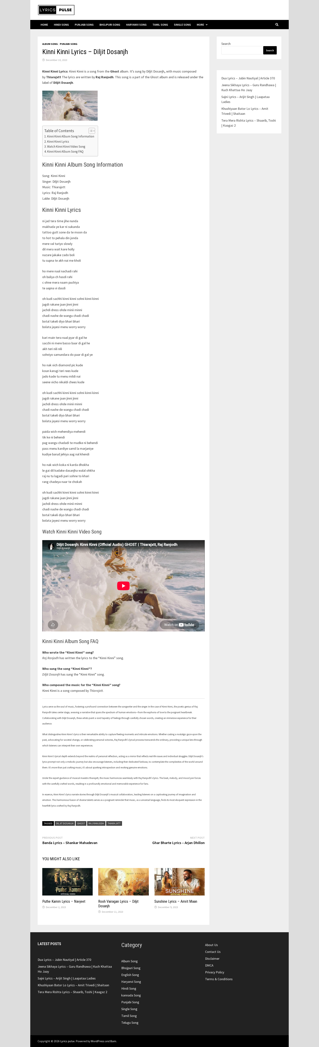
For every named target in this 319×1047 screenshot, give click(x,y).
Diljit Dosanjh (64, 823)
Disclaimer (212, 958)
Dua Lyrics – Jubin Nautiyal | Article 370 (248, 78)
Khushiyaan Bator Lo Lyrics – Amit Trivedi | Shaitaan (73, 985)
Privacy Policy (214, 972)
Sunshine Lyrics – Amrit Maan (175, 901)
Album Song (50, 44)
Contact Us (213, 952)
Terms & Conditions (219, 979)
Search (226, 44)
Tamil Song (160, 24)
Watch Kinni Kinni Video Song (66, 146)
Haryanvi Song (136, 24)
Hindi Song (61, 24)
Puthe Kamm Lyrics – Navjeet (63, 901)
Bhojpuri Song (110, 24)
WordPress (97, 1041)
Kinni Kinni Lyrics (58, 142)
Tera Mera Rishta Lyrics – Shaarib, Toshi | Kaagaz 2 (72, 992)
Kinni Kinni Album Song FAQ (65, 151)
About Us (211, 945)
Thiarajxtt (114, 823)
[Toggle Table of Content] (90, 131)
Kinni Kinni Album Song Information (70, 136)
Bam (113, 1041)
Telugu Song (129, 1022)
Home (44, 24)
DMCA (209, 965)
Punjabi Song (84, 24)
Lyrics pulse (67, 1041)
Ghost (81, 823)
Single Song (182, 24)
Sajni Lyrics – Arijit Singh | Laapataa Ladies (67, 978)
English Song (130, 975)
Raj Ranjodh (96, 823)
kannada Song (131, 995)
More (200, 24)
